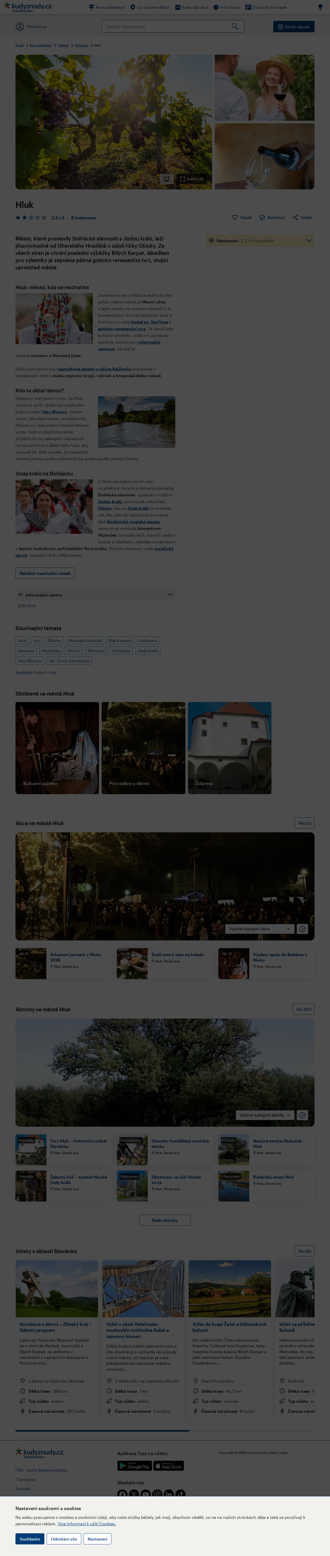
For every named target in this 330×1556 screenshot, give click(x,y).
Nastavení (97, 1538)
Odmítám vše (64, 1538)
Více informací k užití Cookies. (87, 1523)
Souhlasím (30, 1538)
